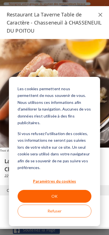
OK (54, 196)
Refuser (54, 211)
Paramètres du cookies (54, 181)
